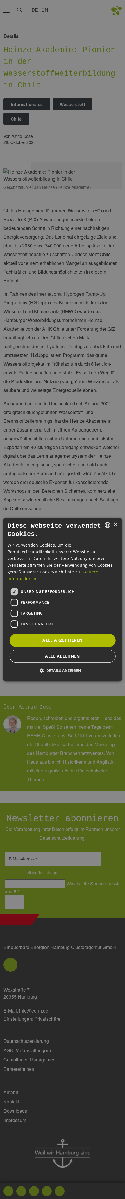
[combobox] (107, 525)
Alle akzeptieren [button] (62, 640)
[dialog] (62, 600)
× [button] (115, 524)
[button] (62, 670)
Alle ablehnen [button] (62, 656)
